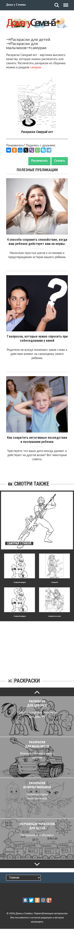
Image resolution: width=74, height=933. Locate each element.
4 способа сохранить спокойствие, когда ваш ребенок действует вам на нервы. (37, 242)
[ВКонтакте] (8, 150)
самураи (38, 48)
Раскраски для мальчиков (22, 46)
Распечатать (39, 160)
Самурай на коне (54, 616)
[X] (25, 150)
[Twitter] (31, 900)
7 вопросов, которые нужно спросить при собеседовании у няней (37, 338)
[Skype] (43, 150)
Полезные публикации (37, 170)
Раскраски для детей (30, 40)
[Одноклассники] (14, 150)
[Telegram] (48, 150)
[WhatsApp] (37, 150)
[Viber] (31, 150)
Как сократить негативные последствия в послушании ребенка (37, 440)
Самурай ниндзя (20, 582)
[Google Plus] (49, 900)
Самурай (54, 582)
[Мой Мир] (20, 150)
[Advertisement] (37, 647)
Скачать (59, 160)
